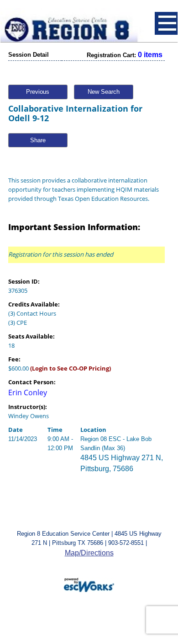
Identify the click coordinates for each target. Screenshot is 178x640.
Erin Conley (27, 392)
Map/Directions (89, 553)
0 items (150, 55)
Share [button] (38, 140)
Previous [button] (37, 91)
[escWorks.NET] (89, 584)
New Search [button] (104, 91)
